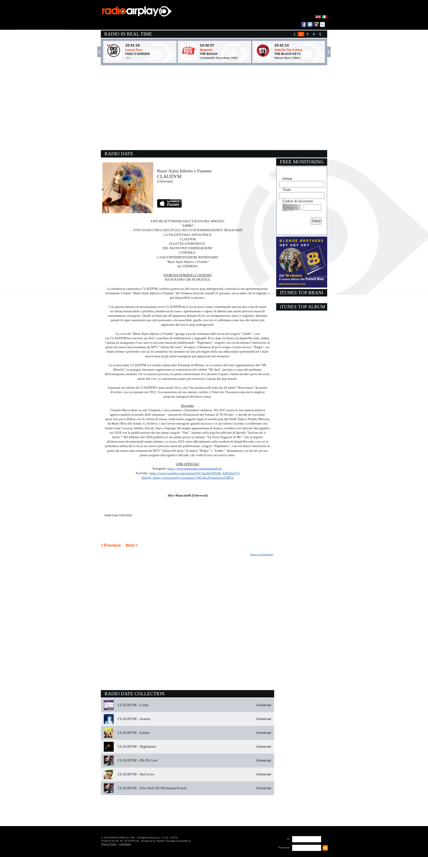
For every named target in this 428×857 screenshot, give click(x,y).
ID (288, 838)
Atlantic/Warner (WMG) (139, 57)
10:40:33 (132, 45)
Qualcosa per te (136, 50)
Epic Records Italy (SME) (215, 57)
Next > (132, 545)
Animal (279, 50)
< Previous (111, 545)
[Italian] (324, 17)
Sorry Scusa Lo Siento (215, 50)
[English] (318, 17)
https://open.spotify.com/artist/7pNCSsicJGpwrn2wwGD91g (193, 477)
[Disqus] (187, 619)
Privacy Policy (109, 844)
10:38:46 (281, 45)
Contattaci (125, 844)
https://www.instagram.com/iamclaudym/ (194, 468)
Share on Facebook (261, 554)
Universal (263, 705)
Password (284, 847)
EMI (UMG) (281, 57)
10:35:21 (207, 45)
